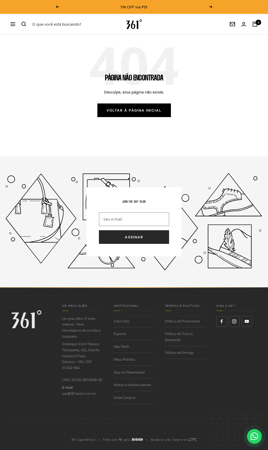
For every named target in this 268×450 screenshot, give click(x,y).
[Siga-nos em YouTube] (247, 321)
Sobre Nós (121, 321)
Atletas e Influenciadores (132, 385)
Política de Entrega (179, 353)
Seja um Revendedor (129, 372)
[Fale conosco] (254, 436)
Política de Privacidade (182, 321)
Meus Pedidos (124, 359)
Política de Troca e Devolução (179, 337)
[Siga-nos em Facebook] (221, 321)
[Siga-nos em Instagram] (234, 321)
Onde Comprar (125, 398)
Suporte (120, 334)
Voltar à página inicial (134, 110)
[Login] (243, 24)
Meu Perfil (121, 347)
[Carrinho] (255, 24)
